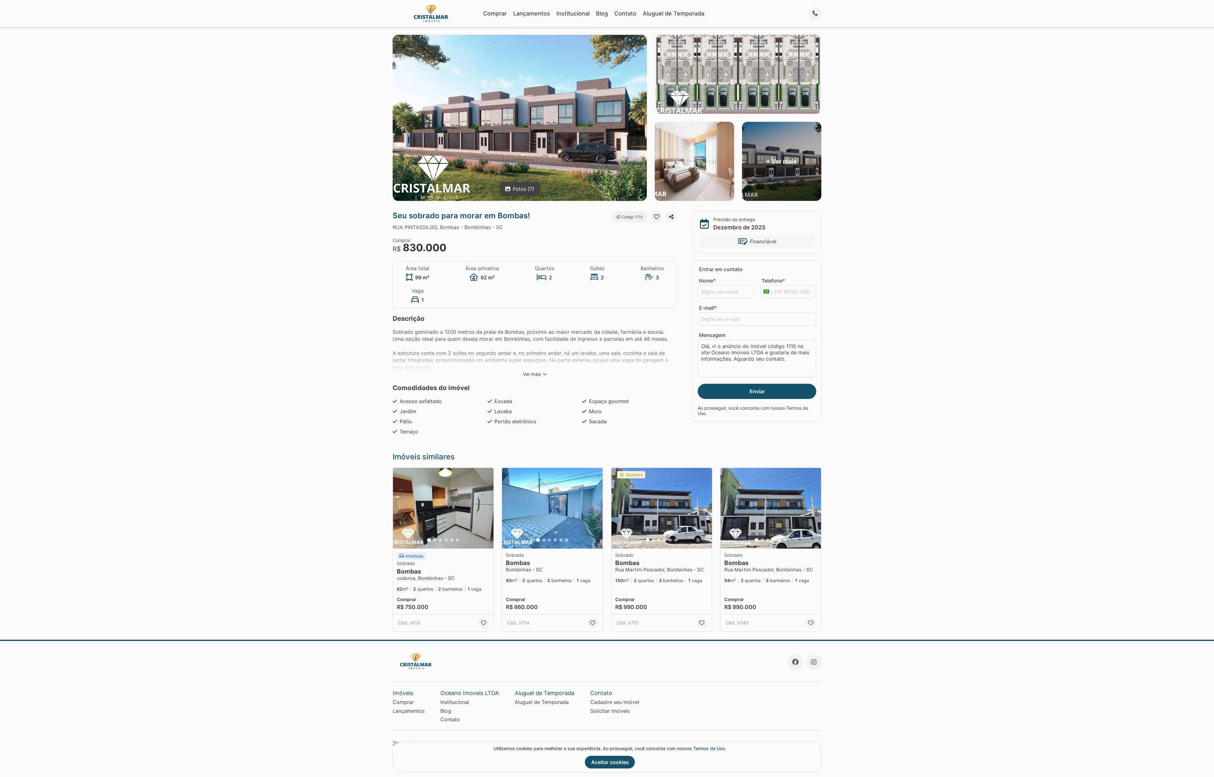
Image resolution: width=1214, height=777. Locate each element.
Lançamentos (531, 13)
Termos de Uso (709, 748)
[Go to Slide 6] (457, 540)
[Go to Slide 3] (440, 540)
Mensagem (712, 335)
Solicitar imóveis (610, 711)
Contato (625, 13)
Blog (602, 13)
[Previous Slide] (399, 508)
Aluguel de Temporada (673, 13)
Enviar (757, 391)
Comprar (495, 13)
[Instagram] (813, 662)
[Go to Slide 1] (429, 540)
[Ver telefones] (815, 13)
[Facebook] (795, 662)
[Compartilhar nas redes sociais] (671, 216)
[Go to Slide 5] (451, 540)
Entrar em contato (721, 269)
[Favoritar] (656, 216)
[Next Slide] (487, 508)
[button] (443, 508)
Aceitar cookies (610, 762)
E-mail (708, 308)
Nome (707, 280)
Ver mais (532, 374)
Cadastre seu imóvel (614, 702)
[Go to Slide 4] (446, 540)
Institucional (573, 13)
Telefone (773, 280)
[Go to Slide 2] (434, 540)
